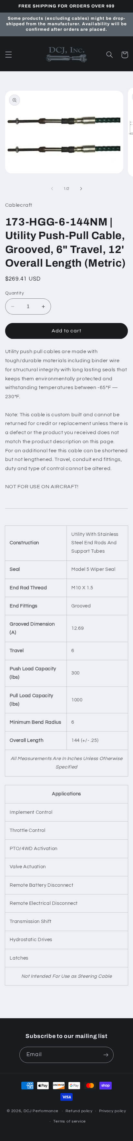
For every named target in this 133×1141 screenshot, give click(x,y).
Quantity (14, 293)
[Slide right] (81, 189)
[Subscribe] (105, 1055)
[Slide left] (52, 189)
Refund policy (79, 1111)
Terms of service (69, 1121)
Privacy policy (112, 1111)
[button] (8, 54)
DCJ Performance (41, 1111)
